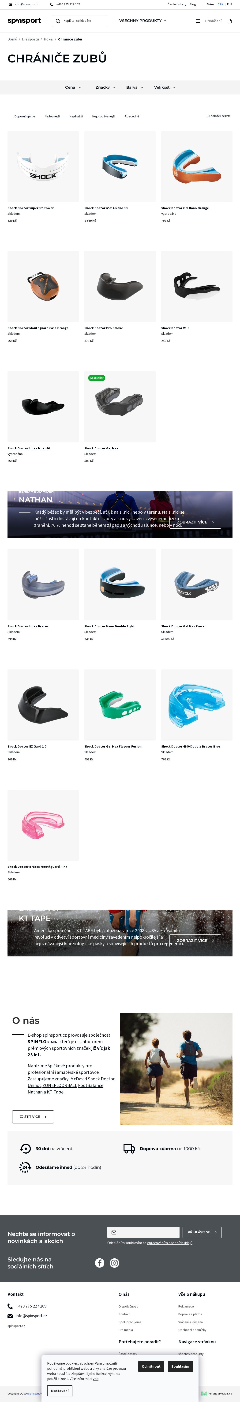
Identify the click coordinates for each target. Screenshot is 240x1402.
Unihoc (34, 1085)
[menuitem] (143, 21)
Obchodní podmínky (192, 1330)
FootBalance (90, 1085)
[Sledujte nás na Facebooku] (99, 1262)
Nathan (35, 1092)
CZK (220, 4)
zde (95, 1378)
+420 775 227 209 (31, 1306)
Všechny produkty (191, 1354)
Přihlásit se (199, 1232)
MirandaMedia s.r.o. (220, 1394)
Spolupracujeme (130, 1322)
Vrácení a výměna (190, 1322)
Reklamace (186, 1306)
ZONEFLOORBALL (59, 1085)
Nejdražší (76, 116)
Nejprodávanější (103, 116)
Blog (193, 4)
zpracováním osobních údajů (169, 1243)
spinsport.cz (16, 1326)
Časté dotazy (177, 4)
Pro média (126, 1330)
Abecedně (132, 116)
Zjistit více (30, 1117)
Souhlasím (180, 1366)
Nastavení (59, 1390)
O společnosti (128, 1306)
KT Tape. (55, 1092)
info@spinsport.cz (31, 1316)
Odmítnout (151, 1366)
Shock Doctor (101, 1079)
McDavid (79, 1079)
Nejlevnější (52, 116)
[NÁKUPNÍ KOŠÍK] (229, 21)
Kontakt (124, 1314)
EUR (229, 4)
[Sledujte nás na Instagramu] (114, 1262)
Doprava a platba (190, 1314)
